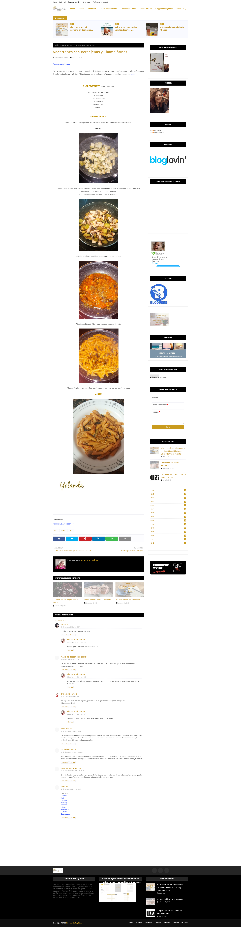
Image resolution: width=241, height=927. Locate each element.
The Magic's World (69, 694)
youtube (133, 74)
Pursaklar (64, 812)
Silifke (63, 807)
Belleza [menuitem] (81, 9)
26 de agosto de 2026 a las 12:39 (71, 789)
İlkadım (64, 796)
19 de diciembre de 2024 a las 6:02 (71, 752)
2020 (168, 513)
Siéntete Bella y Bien (74, 923)
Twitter (158, 923)
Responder (65, 635)
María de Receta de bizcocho (74, 657)
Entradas (157, 131)
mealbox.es (66, 729)
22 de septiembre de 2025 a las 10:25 (72, 770)
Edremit (64, 800)
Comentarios (159, 133)
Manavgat (64, 803)
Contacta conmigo (74, 2)
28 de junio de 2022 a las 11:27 (76, 714)
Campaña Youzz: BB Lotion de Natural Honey (173, 476)
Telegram (185, 923)
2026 (168, 490)
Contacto (139, 923)
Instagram (149, 923)
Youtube (176, 923)
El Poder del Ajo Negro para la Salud (65, 601)
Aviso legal (86, 2)
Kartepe (64, 805)
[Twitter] (160, 870)
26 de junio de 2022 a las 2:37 (70, 659)
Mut (62, 798)
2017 (168, 524)
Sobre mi (62, 2)
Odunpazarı (65, 814)
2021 (168, 509)
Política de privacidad (100, 2)
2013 (168, 539)
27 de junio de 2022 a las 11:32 (70, 696)
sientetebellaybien (62, 57)
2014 (168, 535)
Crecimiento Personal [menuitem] (108, 9)
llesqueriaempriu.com (71, 768)
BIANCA (64, 624)
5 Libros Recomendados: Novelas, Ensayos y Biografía (126, 28)
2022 (61, 45)
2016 (168, 528)
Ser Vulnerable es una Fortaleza (97, 600)
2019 (168, 517)
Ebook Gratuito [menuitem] (146, 9)
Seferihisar (65, 809)
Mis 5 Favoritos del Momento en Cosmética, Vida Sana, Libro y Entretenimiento (81, 28)
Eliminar (72, 635)
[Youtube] (166, 870)
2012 (168, 543)
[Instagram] (154, 870)
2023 (168, 502)
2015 (168, 532)
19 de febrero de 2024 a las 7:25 (71, 731)
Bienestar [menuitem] (92, 9)
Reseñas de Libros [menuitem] (128, 9)
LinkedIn (167, 923)
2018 (168, 520)
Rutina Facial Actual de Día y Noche (172, 28)
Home (55, 2)
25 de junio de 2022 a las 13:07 (70, 627)
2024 (168, 498)
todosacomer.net (68, 749)
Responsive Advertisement (63, 64)
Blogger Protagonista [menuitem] (164, 9)
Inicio (56, 45)
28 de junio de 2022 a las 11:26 (76, 677)
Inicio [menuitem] (72, 9)
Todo (71, 530)
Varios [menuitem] (179, 9)
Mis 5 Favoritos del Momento (127, 600)
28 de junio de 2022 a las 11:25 (76, 642)
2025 (168, 494)
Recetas (63, 530)
